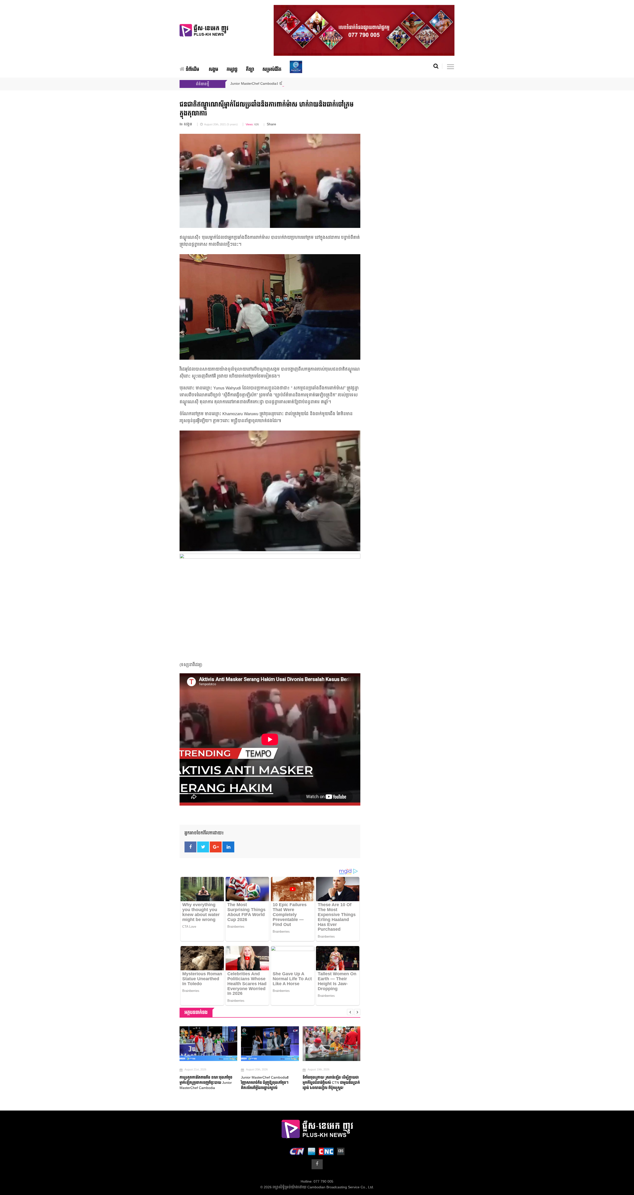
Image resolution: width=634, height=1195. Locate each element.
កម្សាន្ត (232, 69)
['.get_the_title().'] (208, 1043)
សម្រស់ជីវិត (272, 69)
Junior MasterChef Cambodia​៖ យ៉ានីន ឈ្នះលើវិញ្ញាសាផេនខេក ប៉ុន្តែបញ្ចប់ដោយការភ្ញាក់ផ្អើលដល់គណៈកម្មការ (310, 84)
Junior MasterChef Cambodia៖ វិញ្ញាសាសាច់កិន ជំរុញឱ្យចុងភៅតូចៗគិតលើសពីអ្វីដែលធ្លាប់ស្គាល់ (265, 1082)
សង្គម (213, 69)
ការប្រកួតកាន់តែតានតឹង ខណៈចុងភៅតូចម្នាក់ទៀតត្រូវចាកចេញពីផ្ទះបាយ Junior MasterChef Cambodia (206, 1082)
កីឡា (250, 69)
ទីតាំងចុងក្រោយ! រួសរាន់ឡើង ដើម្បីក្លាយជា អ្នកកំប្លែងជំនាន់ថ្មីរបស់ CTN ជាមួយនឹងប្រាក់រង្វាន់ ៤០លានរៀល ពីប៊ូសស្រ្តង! (331, 1082)
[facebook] (317, 1164)
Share (271, 124)
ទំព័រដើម (192, 69)
